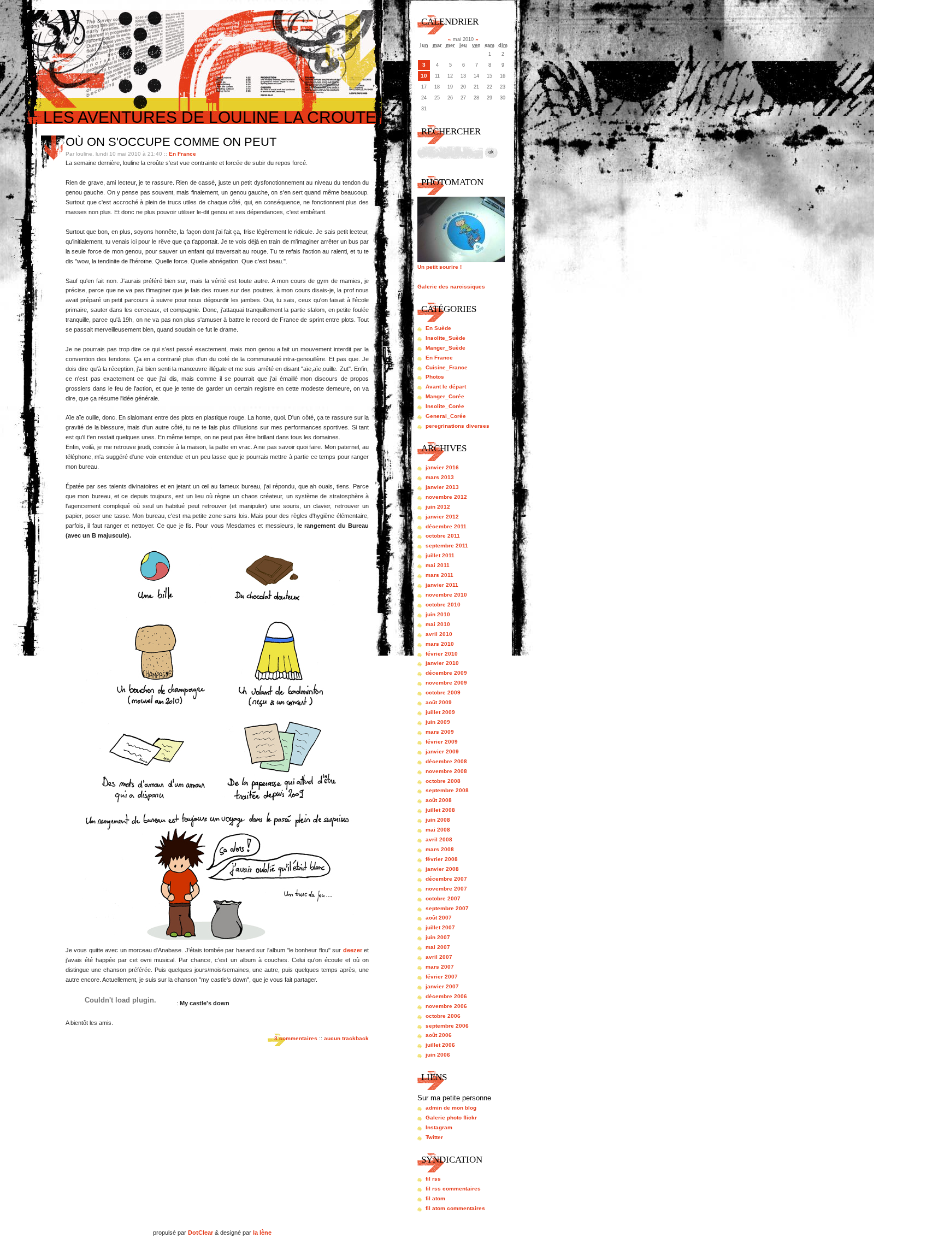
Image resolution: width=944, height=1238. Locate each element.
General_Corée (446, 416)
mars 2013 (440, 477)
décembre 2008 (446, 761)
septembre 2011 (447, 546)
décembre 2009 (446, 673)
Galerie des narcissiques (451, 287)
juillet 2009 (440, 712)
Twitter (434, 1137)
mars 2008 (440, 849)
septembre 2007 (447, 908)
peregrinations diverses (457, 426)
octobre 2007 (443, 898)
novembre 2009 (446, 683)
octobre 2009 (443, 692)
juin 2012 (438, 507)
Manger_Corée (445, 396)
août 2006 (439, 1035)
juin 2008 (438, 820)
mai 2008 (438, 830)
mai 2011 (438, 565)
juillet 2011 (440, 555)
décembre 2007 (446, 879)
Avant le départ (446, 387)
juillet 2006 (440, 1045)
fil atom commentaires (455, 1208)
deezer (352, 950)
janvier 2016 (442, 467)
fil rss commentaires (453, 1189)
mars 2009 (440, 732)
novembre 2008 (446, 771)
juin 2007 (438, 937)
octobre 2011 (443, 536)
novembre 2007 (446, 889)
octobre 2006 (443, 1016)
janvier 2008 (442, 869)
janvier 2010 (442, 663)
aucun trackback (346, 1038)
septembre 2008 (447, 790)
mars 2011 (439, 575)
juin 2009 (438, 722)
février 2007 (442, 977)
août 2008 (439, 800)
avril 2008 (439, 839)
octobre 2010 (443, 605)
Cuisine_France (447, 367)
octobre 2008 (443, 781)
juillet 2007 (440, 927)
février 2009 (442, 742)
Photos (435, 377)
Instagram (439, 1127)
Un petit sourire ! (439, 267)
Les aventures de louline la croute (209, 117)
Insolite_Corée (445, 406)
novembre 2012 (446, 497)
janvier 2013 (442, 487)
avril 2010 (439, 634)
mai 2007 (438, 947)
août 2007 (439, 918)
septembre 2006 (447, 1026)
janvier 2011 (442, 585)
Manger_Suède (445, 348)
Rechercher (451, 131)
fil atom (435, 1198)
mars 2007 (440, 967)
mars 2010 (440, 644)
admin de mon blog (451, 1108)
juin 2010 (438, 614)
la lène (262, 1232)
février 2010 (442, 654)
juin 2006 (438, 1055)
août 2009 (439, 702)
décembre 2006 (446, 996)
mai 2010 (438, 624)
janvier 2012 (442, 517)
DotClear (200, 1232)
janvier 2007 (442, 986)
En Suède (438, 328)
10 (424, 76)
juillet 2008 (440, 810)
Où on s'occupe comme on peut (171, 142)
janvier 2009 (442, 751)
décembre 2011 (446, 526)
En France (182, 154)
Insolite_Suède (445, 338)
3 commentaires (295, 1038)
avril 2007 (439, 957)
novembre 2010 (446, 595)
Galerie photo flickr (451, 1118)
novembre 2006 (446, 1006)
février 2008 (442, 859)
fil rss (433, 1179)
